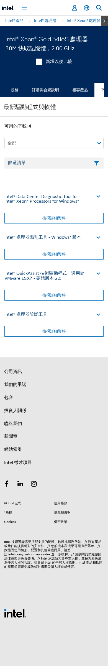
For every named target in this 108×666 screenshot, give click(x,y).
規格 (15, 89)
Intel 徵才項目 (18, 462)
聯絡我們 (13, 423)
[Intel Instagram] (34, 485)
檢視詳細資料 (54, 217)
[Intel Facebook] (6, 485)
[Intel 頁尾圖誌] (15, 613)
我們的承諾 (15, 384)
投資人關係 (15, 410)
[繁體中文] (87, 8)
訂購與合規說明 (45, 89)
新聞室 (10, 436)
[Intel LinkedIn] (20, 485)
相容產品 (80, 89)
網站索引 (13, 449)
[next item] (104, 21)
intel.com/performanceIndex (29, 554)
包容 (8, 397)
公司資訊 (13, 371)
